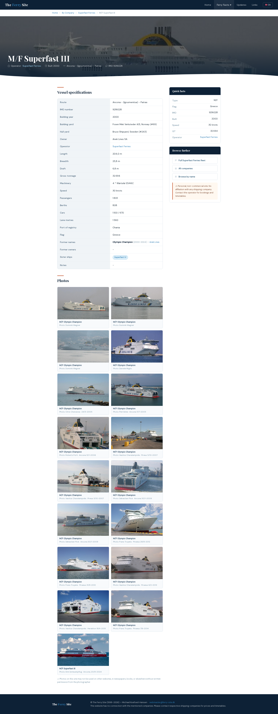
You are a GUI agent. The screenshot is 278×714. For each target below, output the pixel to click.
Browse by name (187, 176)
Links (254, 4)
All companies (186, 168)
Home (208, 4)
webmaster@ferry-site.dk (162, 702)
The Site (16, 5)
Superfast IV (120, 257)
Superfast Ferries (86, 12)
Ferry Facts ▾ (224, 4)
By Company (68, 12)
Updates (241, 4)
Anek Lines (154, 242)
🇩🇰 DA (268, 4)
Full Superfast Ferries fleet (192, 160)
